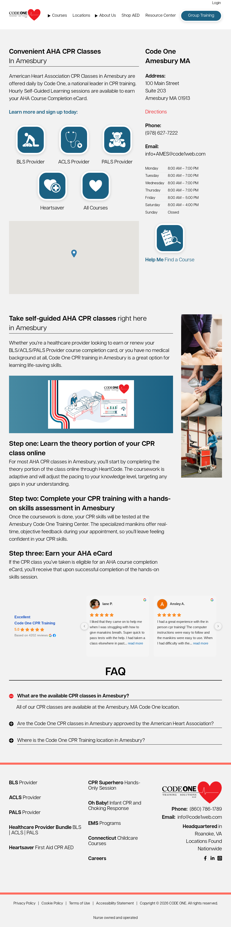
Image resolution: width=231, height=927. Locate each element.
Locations (81, 16)
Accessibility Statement (115, 903)
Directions (156, 112)
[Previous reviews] (84, 626)
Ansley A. (177, 604)
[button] (74, 253)
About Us (107, 16)
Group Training (201, 16)
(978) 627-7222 (161, 133)
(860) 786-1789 (197, 809)
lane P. (107, 604)
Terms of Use (79, 903)
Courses (59, 16)
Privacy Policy (24, 903)
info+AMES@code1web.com (175, 154)
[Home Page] (25, 14)
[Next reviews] (218, 626)
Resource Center (161, 16)
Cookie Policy (52, 903)
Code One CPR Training (34, 623)
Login (216, 3)
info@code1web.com (192, 817)
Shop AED (131, 16)
